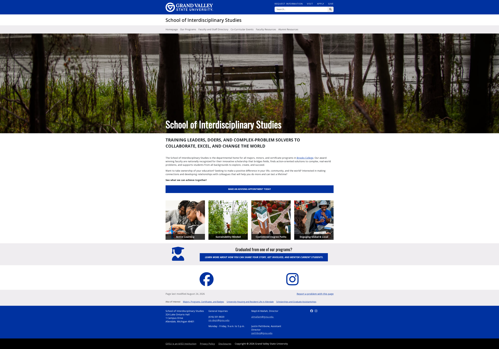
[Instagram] (316, 311)
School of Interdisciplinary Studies (204, 20)
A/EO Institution (181, 343)
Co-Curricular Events (242, 29)
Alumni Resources (288, 29)
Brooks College (305, 157)
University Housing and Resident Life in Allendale (250, 301)
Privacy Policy (207, 343)
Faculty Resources (266, 29)
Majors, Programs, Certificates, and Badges (203, 301)
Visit (310, 3)
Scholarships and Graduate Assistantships (296, 301)
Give (330, 3)
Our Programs (188, 29)
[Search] (330, 9)
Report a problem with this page (315, 293)
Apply (320, 3)
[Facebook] (312, 311)
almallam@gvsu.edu (262, 316)
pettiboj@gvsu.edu (262, 333)
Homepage (172, 29)
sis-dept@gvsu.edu (218, 320)
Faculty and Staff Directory (213, 29)
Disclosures (224, 343)
